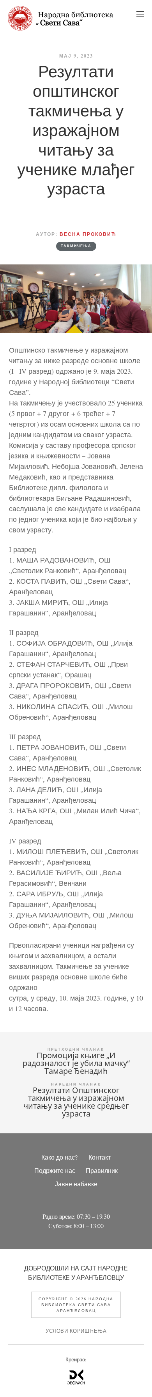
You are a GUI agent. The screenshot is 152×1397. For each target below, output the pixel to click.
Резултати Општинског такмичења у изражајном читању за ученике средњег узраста (76, 1102)
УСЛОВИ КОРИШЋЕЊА (76, 1331)
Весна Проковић (88, 234)
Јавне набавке (76, 1183)
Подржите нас (54, 1170)
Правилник (102, 1170)
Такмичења (76, 246)
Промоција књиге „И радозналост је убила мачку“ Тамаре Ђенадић (76, 1063)
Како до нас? (59, 1157)
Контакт (99, 1157)
